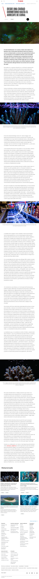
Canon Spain (3, 572)
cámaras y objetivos (11, 445)
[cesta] (1, 1)
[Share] (28, 19)
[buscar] (4, 1)
